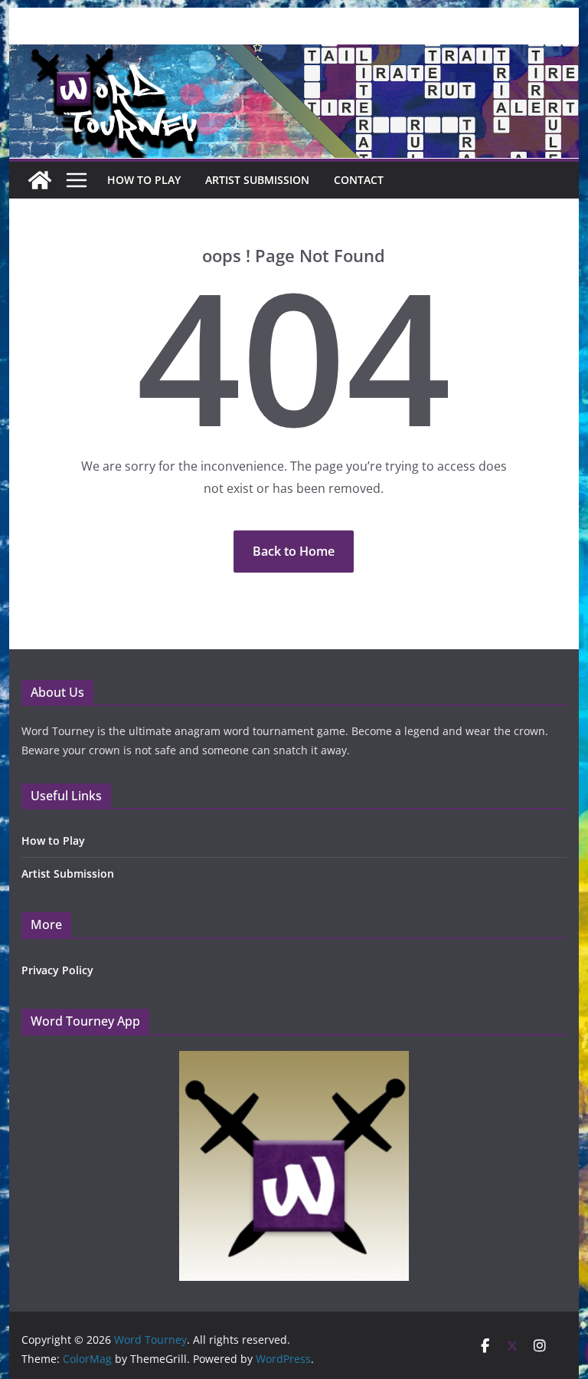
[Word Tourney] (39, 180)
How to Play (53, 840)
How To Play (144, 179)
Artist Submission (257, 179)
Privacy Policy (57, 970)
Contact (359, 179)
